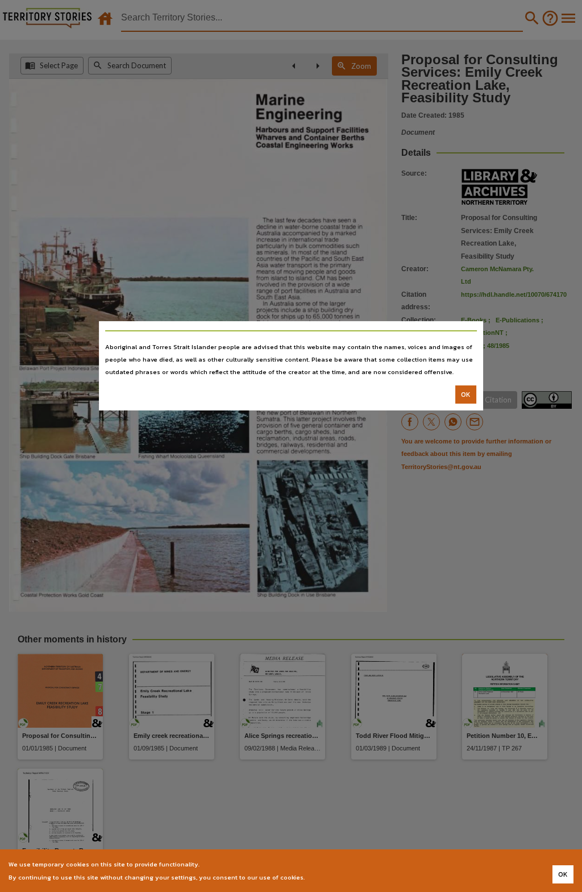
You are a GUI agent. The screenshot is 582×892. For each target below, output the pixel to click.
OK (466, 394)
